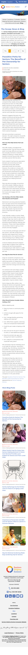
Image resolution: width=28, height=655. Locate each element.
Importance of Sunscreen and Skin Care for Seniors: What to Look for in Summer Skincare (13, 521)
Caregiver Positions (14, 608)
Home (4, 19)
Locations (10, 19)
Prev (6, 51)
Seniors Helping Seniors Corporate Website (14, 622)
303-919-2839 (23, 1)
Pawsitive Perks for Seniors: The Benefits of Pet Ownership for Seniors (12, 419)
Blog (14, 611)
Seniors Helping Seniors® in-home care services (13, 414)
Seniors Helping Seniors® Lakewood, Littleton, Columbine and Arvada (14, 21)
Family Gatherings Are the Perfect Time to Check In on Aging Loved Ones (13, 488)
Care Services (14, 605)
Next (23, 51)
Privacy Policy (20, 633)
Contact (14, 616)
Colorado (17, 19)
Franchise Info (14, 619)
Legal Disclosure (9, 633)
